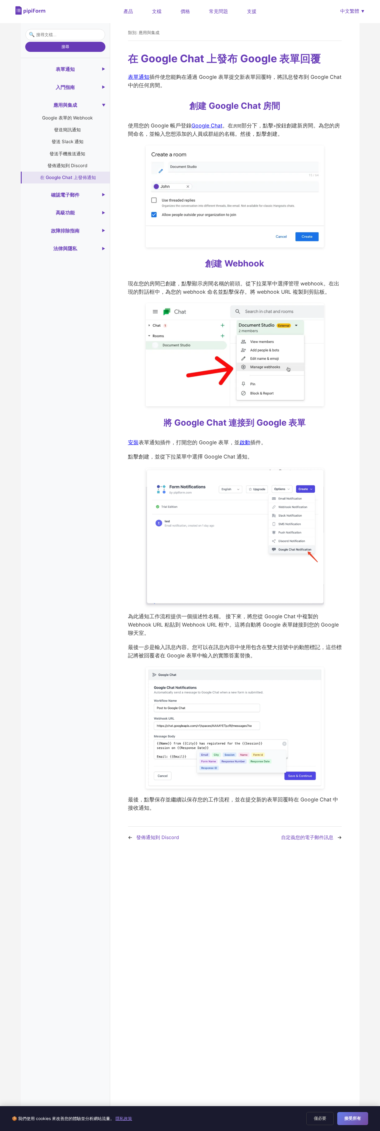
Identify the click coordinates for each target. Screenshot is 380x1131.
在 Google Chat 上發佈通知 (68, 177)
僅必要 (320, 1118)
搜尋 (65, 46)
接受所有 (352, 1118)
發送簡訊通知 (67, 129)
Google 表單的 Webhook (67, 117)
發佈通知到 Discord (67, 165)
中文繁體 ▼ (352, 11)
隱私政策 (123, 1118)
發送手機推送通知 (67, 153)
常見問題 (218, 11)
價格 (185, 11)
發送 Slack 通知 (67, 141)
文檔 (157, 11)
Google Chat (206, 125)
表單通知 (138, 77)
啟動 (245, 442)
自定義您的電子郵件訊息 (307, 837)
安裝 (133, 442)
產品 (128, 11)
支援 (251, 11)
